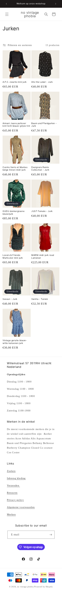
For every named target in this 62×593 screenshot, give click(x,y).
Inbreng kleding (16, 478)
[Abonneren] (50, 535)
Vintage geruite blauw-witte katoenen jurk (15, 341)
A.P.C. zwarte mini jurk (15, 82)
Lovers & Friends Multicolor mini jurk (13, 256)
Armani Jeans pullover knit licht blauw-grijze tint (16, 124)
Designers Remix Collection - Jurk (40, 168)
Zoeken (11, 471)
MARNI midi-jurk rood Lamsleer (42, 256)
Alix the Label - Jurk (42, 82)
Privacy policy (15, 500)
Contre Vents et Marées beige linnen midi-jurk (15, 168)
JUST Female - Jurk (42, 211)
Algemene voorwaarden (21, 507)
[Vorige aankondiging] (6, 4)
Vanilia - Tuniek (39, 299)
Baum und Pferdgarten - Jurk (44, 124)
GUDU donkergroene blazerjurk (13, 212)
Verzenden (13, 485)
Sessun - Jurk (10, 299)
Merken (11, 514)
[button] (7, 14)
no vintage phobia (25, 587)
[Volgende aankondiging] (55, 4)
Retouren (12, 492)
